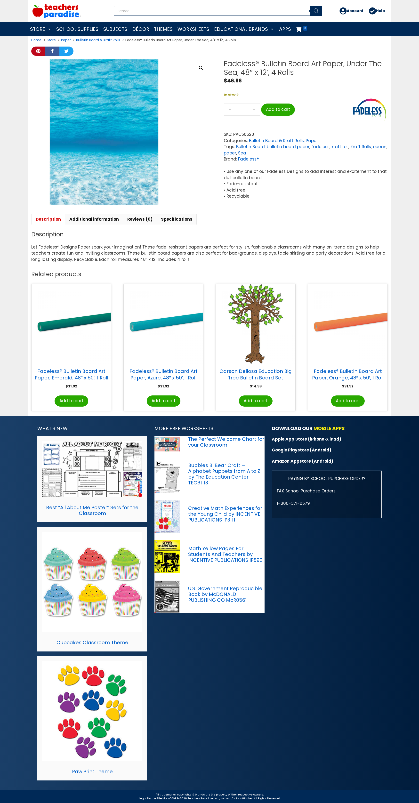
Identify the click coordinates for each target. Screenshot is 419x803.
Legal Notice (147, 798)
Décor (140, 29)
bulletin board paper (288, 147)
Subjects (115, 29)
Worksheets (193, 29)
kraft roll (339, 147)
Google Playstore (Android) (301, 450)
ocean (380, 147)
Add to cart (278, 109)
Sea (242, 153)
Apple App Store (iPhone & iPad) (306, 439)
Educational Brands (241, 29)
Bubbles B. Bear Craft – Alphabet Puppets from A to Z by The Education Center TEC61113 (224, 474)
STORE (37, 29)
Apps (285, 29)
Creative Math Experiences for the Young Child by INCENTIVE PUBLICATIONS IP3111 (225, 514)
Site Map (163, 798)
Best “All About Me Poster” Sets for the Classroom (92, 510)
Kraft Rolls (360, 147)
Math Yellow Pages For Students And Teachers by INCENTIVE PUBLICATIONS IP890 (225, 554)
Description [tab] (48, 219)
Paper (312, 141)
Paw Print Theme (92, 771)
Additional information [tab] (94, 219)
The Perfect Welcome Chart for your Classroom (226, 442)
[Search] (316, 11)
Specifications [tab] (176, 219)
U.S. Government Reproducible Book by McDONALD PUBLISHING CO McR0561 (225, 594)
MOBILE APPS (329, 428)
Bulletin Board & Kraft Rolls (276, 141)
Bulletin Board (250, 147)
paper (230, 153)
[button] (201, 68)
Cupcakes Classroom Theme (92, 642)
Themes (163, 29)
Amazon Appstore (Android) (302, 461)
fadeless (320, 147)
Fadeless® (248, 159)
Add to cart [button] (71, 401)
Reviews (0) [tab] (140, 219)
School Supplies (77, 29)
